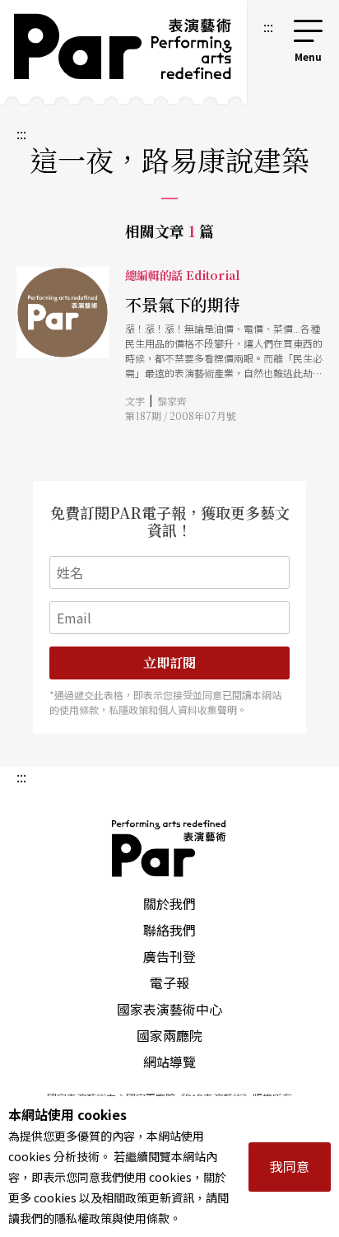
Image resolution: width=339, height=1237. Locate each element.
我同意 (289, 1166)
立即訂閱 (169, 662)
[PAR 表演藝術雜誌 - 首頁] (123, 52)
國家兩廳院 (169, 1035)
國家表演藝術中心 (169, 1009)
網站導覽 (169, 1061)
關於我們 (169, 903)
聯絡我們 (169, 930)
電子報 (169, 982)
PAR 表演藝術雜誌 (169, 848)
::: (268, 26)
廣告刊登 (169, 956)
